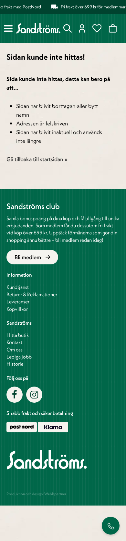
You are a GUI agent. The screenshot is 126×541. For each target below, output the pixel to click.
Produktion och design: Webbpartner (36, 493)
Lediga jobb (19, 356)
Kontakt (14, 342)
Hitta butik (17, 335)
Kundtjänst (17, 287)
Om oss (14, 349)
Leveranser (17, 301)
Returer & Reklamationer (31, 294)
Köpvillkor (17, 309)
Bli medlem (28, 257)
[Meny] (8, 28)
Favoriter (98, 28)
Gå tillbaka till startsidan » (37, 159)
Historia (14, 363)
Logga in (83, 28)
